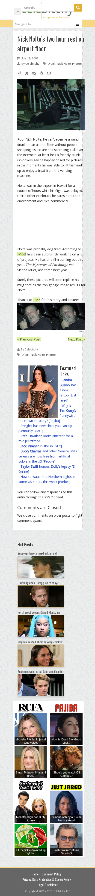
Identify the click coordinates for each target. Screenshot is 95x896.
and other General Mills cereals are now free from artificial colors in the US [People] (47, 456)
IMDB (21, 254)
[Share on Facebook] (19, 73)
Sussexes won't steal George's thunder (41, 671)
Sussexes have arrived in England (37, 553)
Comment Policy (51, 873)
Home (35, 873)
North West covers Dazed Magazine (39, 612)
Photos (77, 63)
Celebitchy (32, 63)
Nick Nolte (64, 63)
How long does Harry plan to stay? (38, 582)
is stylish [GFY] (41, 446)
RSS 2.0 (49, 497)
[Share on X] (27, 73)
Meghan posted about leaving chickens (41, 641)
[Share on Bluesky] (34, 73)
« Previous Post (29, 339)
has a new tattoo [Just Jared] (68, 390)
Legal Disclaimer (48, 884)
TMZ (36, 300)
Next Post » (76, 339)
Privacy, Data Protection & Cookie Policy (46, 879)
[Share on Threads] (41, 73)
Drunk (52, 63)
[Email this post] (49, 74)
